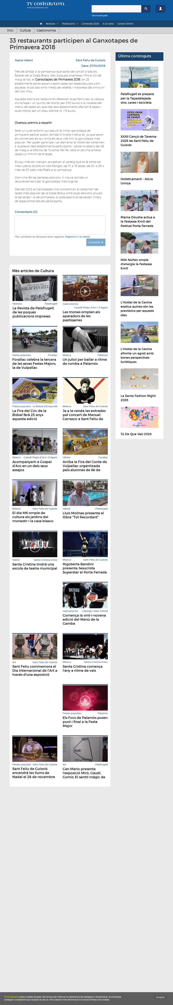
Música (67, 355)
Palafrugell (51, 303)
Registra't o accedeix (77, 236)
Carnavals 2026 (90, 23)
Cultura (25, 30)
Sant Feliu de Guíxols (90, 60)
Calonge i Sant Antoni (95, 611)
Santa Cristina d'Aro (45, 560)
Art (14, 662)
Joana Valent (24, 60)
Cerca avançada (99, 15)
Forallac (52, 355)
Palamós (103, 355)
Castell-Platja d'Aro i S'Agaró (91, 307)
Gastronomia (46, 30)
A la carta (108, 23)
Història (17, 303)
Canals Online (125, 23)
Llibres (66, 457)
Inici (10, 30)
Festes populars (21, 355)
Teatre (16, 560)
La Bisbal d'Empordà (45, 406)
